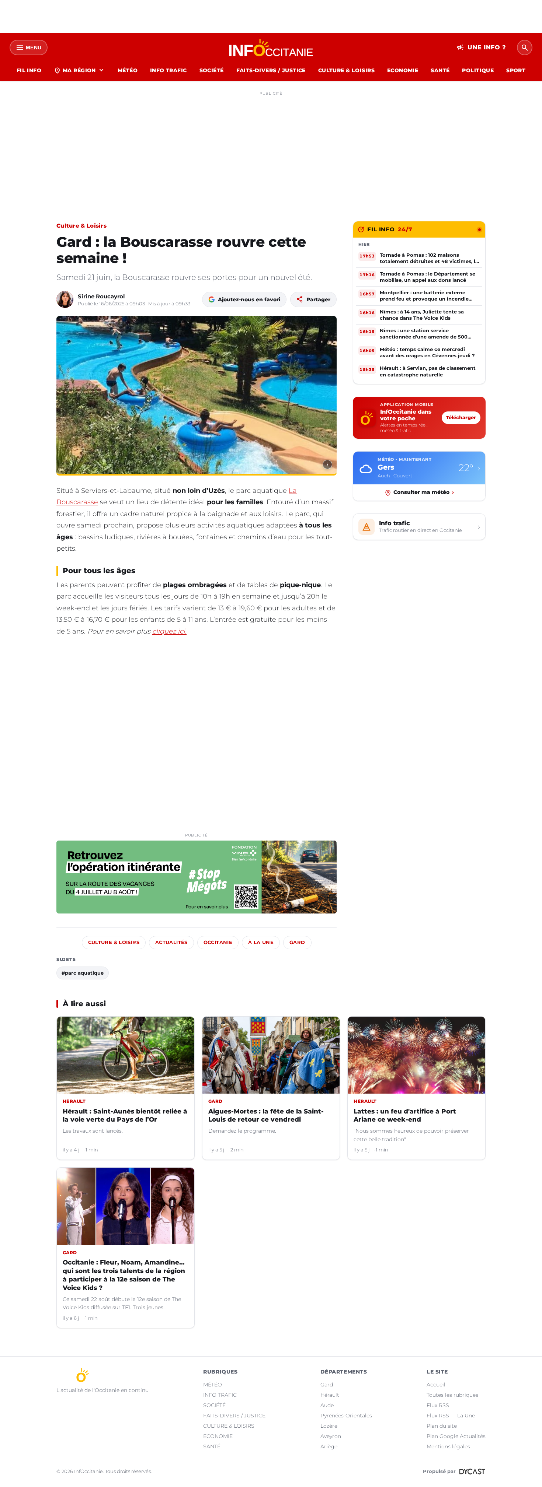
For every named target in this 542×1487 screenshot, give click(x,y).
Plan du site (442, 1426)
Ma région (79, 70)
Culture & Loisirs (81, 225)
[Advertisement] (271, 150)
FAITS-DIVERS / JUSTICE (271, 70)
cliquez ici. (169, 631)
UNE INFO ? (481, 47)
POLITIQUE (478, 70)
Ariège (328, 1446)
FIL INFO (29, 70)
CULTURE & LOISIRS (346, 70)
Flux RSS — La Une (451, 1415)
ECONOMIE (402, 70)
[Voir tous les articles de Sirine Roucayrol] (64, 299)
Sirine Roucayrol (101, 296)
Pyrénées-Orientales (346, 1415)
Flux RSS (438, 1405)
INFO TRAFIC (168, 70)
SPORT (515, 70)
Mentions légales (448, 1446)
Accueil (436, 1384)
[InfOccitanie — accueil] (271, 47)
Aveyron (330, 1436)
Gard (297, 942)
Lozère (328, 1426)
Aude (327, 1405)
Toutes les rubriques (452, 1395)
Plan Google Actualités (456, 1436)
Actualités (171, 942)
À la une (261, 942)
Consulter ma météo (423, 492)
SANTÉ (440, 70)
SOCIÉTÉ (211, 70)
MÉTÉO (128, 70)
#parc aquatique (83, 973)
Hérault (329, 1395)
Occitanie (218, 942)
